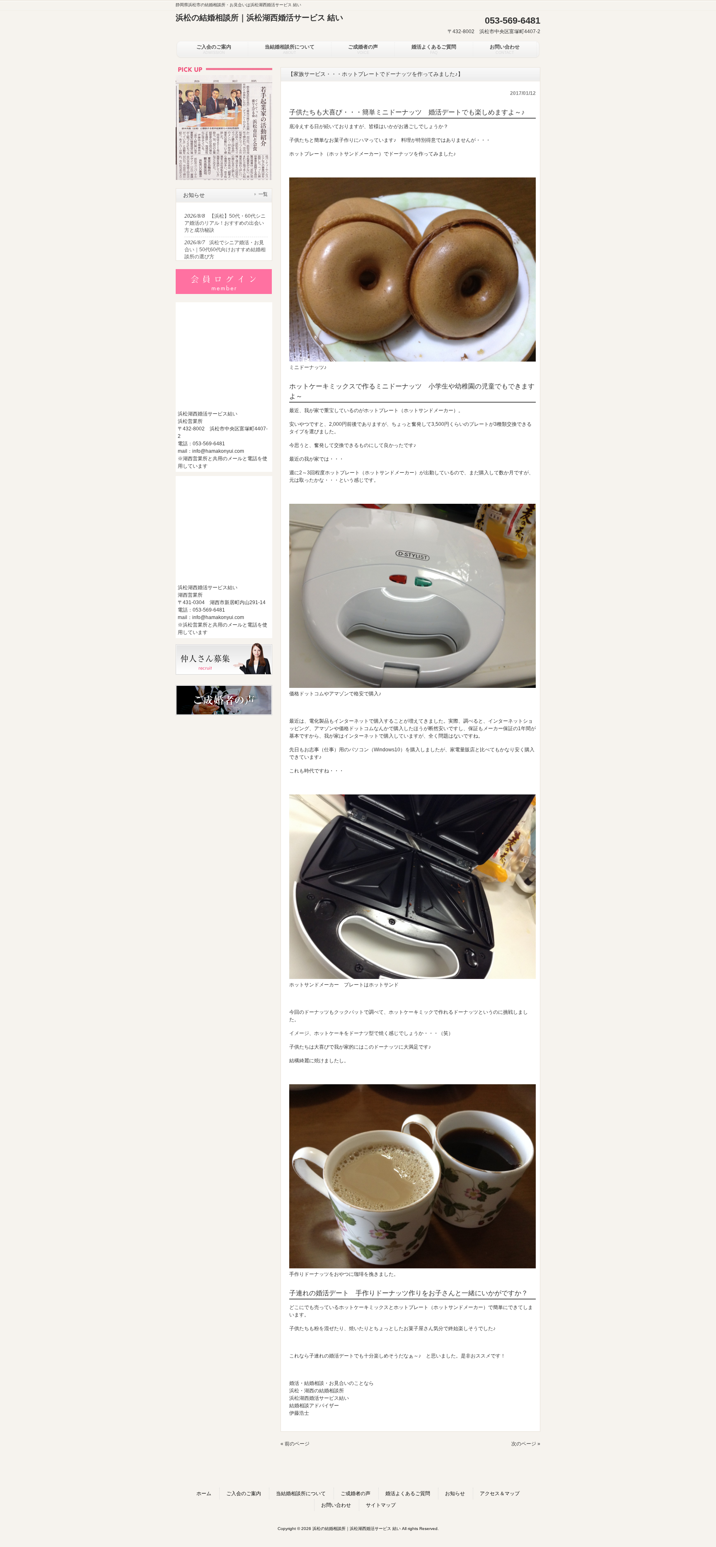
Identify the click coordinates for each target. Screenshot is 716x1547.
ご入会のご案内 (243, 1493)
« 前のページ (295, 1444)
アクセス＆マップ (500, 1493)
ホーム (203, 1493)
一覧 (263, 194)
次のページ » (525, 1444)
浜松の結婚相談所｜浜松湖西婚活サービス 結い (259, 17)
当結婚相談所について (301, 1493)
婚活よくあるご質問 (407, 1493)
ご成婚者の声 (355, 1493)
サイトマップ (381, 1505)
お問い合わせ (336, 1505)
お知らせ (455, 1493)
